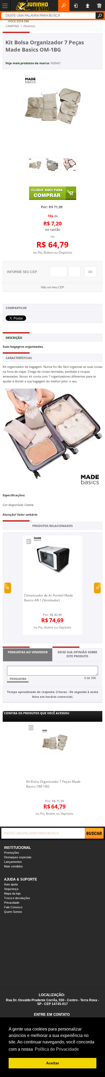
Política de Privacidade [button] (57, 1049)
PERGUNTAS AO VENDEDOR (28, 652)
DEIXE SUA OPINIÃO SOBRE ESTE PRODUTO (77, 654)
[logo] (32, 5)
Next (97, 588)
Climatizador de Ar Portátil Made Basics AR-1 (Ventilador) (48, 597)
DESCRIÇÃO (14, 338)
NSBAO (56, 63)
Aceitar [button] (52, 1063)
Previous (7, 588)
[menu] (5, 5)
